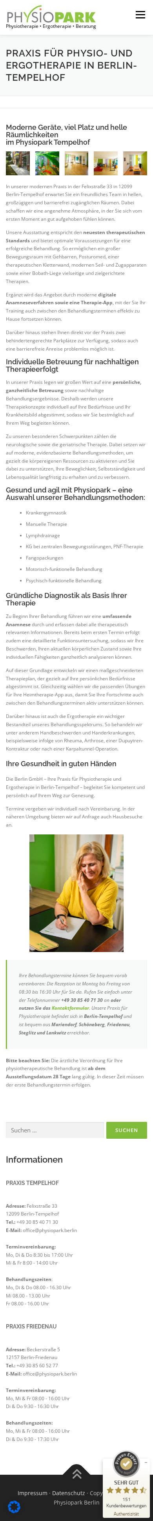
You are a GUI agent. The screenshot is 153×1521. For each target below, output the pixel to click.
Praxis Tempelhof (32, 1183)
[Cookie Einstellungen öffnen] (14, 1511)
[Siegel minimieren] (146, 1462)
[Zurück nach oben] (77, 1475)
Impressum (32, 1493)
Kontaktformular (70, 1008)
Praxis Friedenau (31, 1326)
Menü (139, 14)
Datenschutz (68, 1493)
